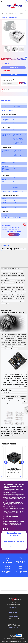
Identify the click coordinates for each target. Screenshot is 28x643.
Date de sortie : (5, 104)
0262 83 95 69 (15, 632)
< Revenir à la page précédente (9, 17)
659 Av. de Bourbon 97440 (14, 618)
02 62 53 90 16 (10, 13)
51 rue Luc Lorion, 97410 (15, 629)
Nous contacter (14, 234)
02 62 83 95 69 (23, 13)
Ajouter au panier (13, 67)
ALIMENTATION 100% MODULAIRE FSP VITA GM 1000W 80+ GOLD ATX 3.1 (14, 469)
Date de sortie (5, 56)
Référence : (4, 106)
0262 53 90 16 (15, 621)
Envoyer (22, 83)
